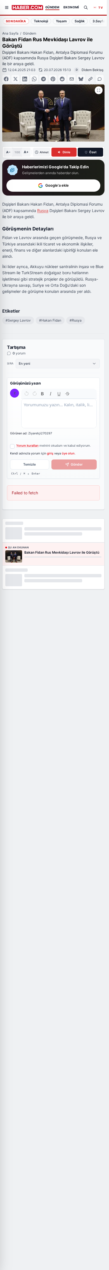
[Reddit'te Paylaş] (62, 79)
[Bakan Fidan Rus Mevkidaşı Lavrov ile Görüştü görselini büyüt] (99, 90)
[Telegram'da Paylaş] (44, 79)
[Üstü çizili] (67, 393)
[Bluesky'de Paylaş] (81, 79)
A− (8, 152)
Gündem (29, 33)
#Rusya (76, 320)
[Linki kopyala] (90, 79)
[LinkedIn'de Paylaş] (25, 79)
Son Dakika (16, 21)
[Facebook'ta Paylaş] (6, 79)
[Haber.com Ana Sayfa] (27, 7)
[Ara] (85, 7)
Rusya (42, 210)
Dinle (66, 152)
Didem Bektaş (92, 70)
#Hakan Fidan (50, 320)
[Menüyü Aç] (6, 7)
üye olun (68, 453)
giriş (50, 453)
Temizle (29, 464)
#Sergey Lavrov (18, 320)
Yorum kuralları (27, 445)
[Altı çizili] (59, 393)
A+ (26, 152)
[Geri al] (26, 393)
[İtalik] (50, 393)
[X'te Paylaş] (15, 79)
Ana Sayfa (10, 33)
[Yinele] (34, 393)
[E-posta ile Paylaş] (71, 79)
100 (17, 152)
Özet (92, 152)
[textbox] (59, 413)
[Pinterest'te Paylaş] (53, 79)
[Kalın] (42, 393)
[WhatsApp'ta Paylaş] (34, 79)
